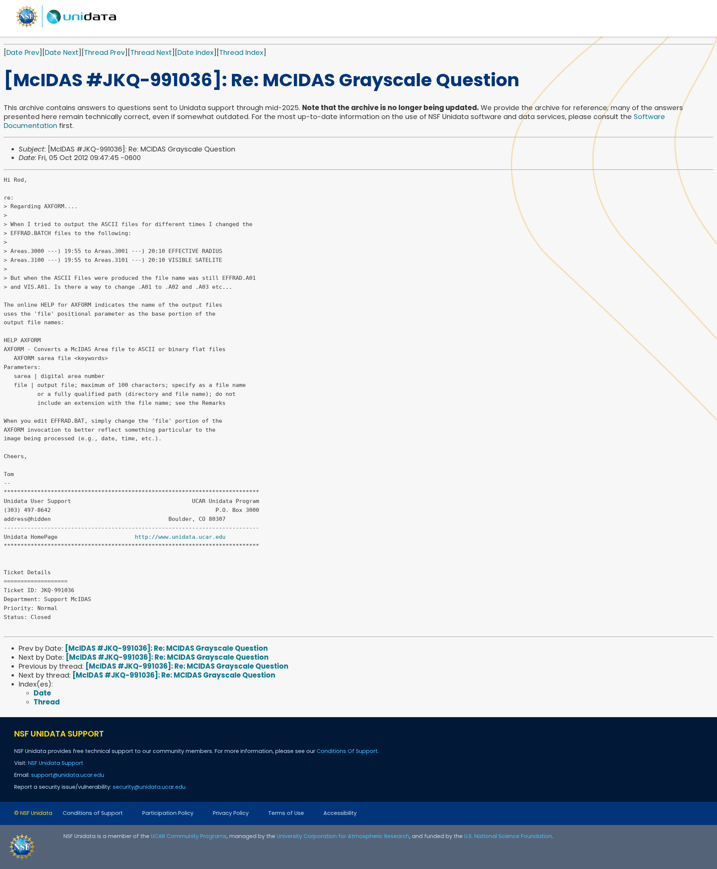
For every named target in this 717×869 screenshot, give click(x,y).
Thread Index (241, 52)
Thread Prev (104, 52)
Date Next (61, 52)
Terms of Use (286, 813)
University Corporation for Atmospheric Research (343, 836)
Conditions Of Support (347, 751)
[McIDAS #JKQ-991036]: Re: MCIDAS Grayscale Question (166, 648)
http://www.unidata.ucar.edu (180, 537)
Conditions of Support (93, 813)
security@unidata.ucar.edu (149, 787)
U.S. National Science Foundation (508, 836)
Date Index (195, 52)
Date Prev (22, 52)
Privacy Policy (231, 813)
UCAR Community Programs (189, 836)
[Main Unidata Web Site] (66, 27)
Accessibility (340, 813)
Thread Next (151, 52)
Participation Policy (167, 813)
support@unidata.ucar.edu (67, 775)
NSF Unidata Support (55, 763)
